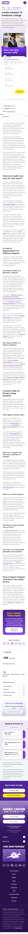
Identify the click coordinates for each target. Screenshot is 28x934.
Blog (8, 7)
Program (6, 84)
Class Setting (7, 72)
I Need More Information (14, 795)
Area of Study (7, 78)
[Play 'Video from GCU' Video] (14, 855)
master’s (18, 602)
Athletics (14, 877)
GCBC (14, 890)
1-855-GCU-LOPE (14, 816)
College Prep (6, 674)
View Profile (12, 658)
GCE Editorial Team (10, 111)
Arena (14, 880)
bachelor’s (11, 602)
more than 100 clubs (8, 487)
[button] (14, 68)
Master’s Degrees (15, 674)
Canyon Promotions (14, 894)
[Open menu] (24, 2)
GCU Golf (14, 900)
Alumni (14, 874)
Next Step (19, 91)
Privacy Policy (18, 928)
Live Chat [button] (15, 821)
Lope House (14, 897)
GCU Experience (17, 7)
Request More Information (14, 629)
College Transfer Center (11, 530)
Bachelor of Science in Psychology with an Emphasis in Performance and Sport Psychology (13, 296)
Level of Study (7, 66)
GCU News (14, 884)
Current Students (14, 870)
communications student (9, 204)
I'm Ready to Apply (14, 790)
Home (3, 7)
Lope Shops (14, 887)
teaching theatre (14, 423)
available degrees (14, 433)
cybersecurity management (10, 427)
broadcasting (15, 425)
